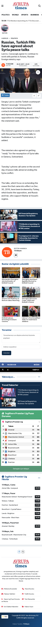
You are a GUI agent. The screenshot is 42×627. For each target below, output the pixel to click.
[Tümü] (39, 377)
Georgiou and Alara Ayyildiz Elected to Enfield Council (29, 281)
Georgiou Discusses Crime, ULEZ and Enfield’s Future (29, 300)
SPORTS (24, 15)
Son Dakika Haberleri (11, 606)
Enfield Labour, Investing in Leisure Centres (9, 319)
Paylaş (6, 95)
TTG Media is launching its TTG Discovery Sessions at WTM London (21, 21)
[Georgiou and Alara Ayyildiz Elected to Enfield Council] (31, 273)
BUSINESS (35, 15)
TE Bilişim (18, 251)
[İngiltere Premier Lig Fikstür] (39, 478)
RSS (5, 616)
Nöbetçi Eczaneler (10, 589)
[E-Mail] (16, 255)
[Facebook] (19, 552)
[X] (23, 552)
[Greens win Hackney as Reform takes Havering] (11, 292)
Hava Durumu (29, 589)
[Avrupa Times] (21, 6)
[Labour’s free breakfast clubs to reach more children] (31, 311)
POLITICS (5, 15)
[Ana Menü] (2, 6)
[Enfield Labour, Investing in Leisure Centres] (11, 311)
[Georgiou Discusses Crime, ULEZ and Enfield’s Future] (31, 292)
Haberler (4, 38)
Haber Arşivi (29, 606)
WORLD (15, 15)
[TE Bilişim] (7, 252)
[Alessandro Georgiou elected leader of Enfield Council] (11, 273)
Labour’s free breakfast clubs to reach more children (31, 319)
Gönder (6, 353)
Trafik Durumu (29, 594)
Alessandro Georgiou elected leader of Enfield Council (10, 281)
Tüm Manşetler (29, 599)
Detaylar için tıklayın (21, 469)
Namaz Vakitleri (9, 594)
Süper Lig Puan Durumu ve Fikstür (10, 600)
